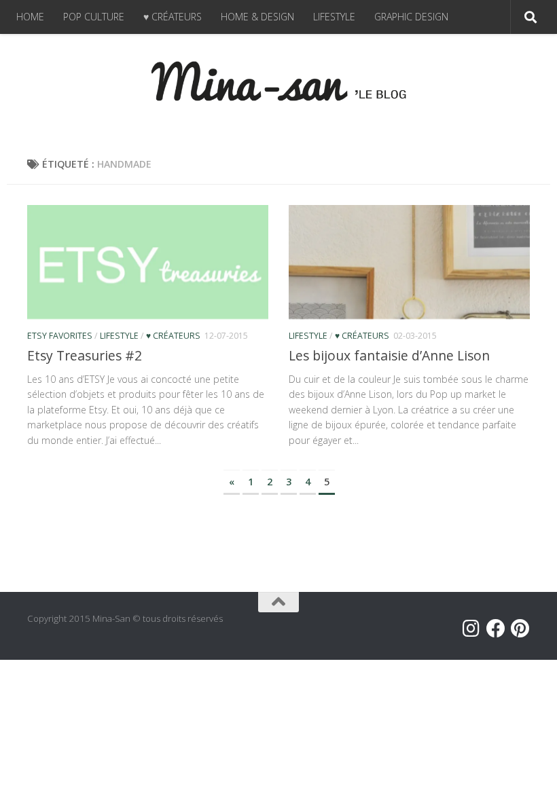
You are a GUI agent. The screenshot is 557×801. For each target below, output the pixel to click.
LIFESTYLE (334, 16)
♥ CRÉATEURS (172, 16)
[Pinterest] (520, 628)
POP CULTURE (93, 16)
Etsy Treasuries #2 (84, 355)
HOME (30, 16)
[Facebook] (495, 628)
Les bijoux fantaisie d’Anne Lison (389, 355)
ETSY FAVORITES (59, 335)
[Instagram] (471, 628)
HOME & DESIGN (257, 16)
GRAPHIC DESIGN (411, 16)
